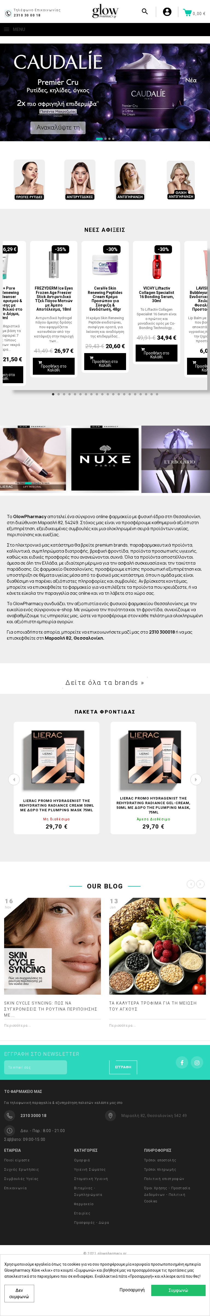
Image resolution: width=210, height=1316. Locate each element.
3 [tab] (64, 394)
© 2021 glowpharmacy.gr (105, 1254)
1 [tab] (53, 394)
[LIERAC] (105, 459)
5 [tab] (75, 394)
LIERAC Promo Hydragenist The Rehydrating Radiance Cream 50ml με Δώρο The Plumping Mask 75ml (56, 805)
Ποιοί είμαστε (17, 1160)
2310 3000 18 (33, 1115)
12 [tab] (113, 394)
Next (199, 315)
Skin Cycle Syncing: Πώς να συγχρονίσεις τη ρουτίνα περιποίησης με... (51, 1009)
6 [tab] (80, 394)
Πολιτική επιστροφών (164, 1179)
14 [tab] (124, 394)
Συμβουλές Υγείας (21, 1179)
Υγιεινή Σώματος (90, 1169)
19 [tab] (151, 394)
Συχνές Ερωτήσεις (21, 1169)
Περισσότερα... (17, 1026)
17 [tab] (140, 394)
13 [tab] (118, 394)
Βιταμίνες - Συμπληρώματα (88, 1191)
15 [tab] (129, 394)
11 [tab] (107, 394)
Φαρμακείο (84, 1204)
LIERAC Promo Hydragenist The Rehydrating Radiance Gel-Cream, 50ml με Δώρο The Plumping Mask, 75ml (153, 805)
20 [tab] (157, 394)
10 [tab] (102, 394)
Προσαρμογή (131, 1289)
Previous (11, 315)
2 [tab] (58, 394)
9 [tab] (97, 394)
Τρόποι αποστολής (160, 1160)
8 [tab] (91, 394)
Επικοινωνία (15, 1188)
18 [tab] (146, 394)
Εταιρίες (82, 1213)
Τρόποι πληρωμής (160, 1169)
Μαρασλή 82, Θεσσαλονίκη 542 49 (154, 1115)
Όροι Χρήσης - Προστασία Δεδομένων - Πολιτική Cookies (167, 1194)
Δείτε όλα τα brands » (105, 682)
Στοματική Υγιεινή (91, 1179)
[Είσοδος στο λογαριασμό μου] (175, 12)
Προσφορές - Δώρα (91, 1223)
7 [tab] (86, 394)
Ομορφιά (82, 1160)
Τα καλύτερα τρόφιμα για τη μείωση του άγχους (153, 1006)
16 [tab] (135, 394)
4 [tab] (69, 394)
